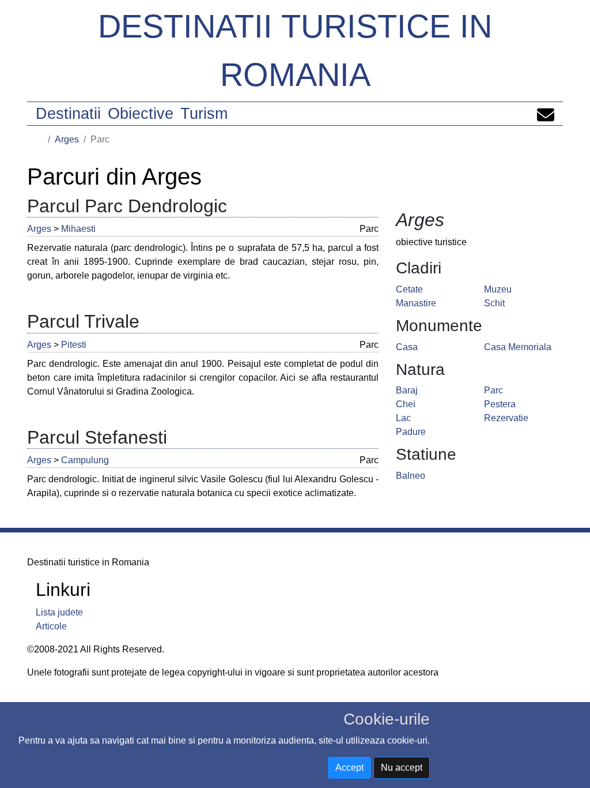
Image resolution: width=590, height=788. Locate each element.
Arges (67, 139)
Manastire (416, 303)
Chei (405, 404)
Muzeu (498, 289)
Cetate (409, 289)
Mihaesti (78, 229)
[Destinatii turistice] (39, 139)
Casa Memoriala (517, 347)
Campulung (85, 460)
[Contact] (545, 113)
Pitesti (73, 345)
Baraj (407, 390)
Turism (204, 113)
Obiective (140, 113)
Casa (407, 347)
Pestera (500, 404)
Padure (411, 432)
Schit (494, 303)
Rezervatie (506, 418)
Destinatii (68, 113)
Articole (51, 626)
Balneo (410, 476)
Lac (403, 418)
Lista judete (59, 612)
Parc (493, 390)
